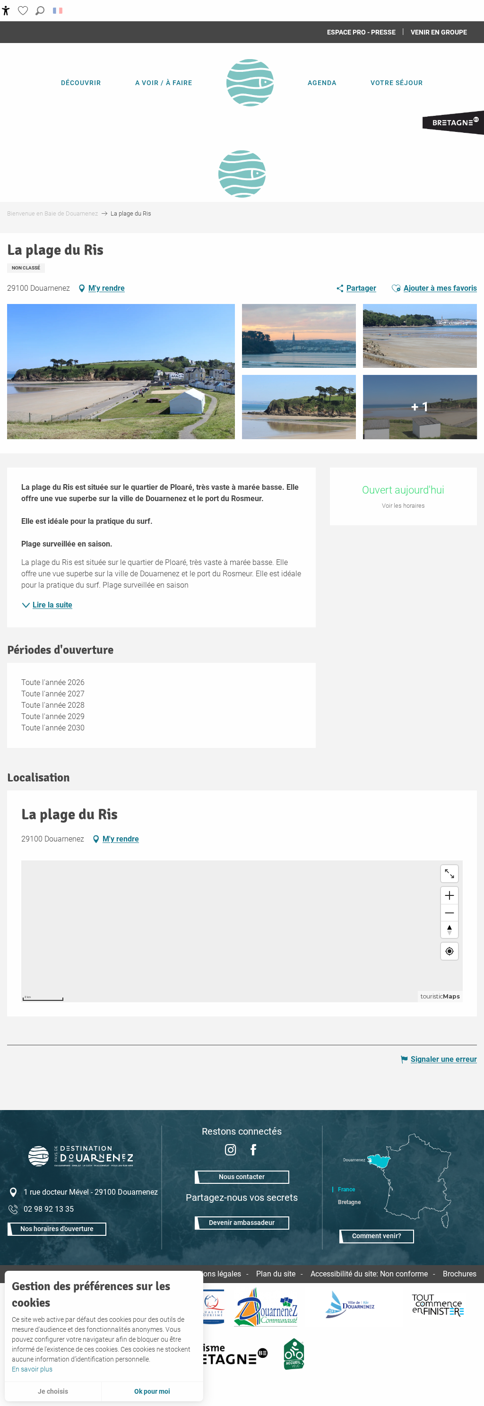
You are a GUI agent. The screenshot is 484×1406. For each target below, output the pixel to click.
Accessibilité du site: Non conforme (369, 1273)
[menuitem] (81, 82)
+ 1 (420, 407)
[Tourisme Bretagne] (226, 1354)
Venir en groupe (439, 32)
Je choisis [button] (53, 1391)
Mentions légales (212, 1273)
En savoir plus (32, 1369)
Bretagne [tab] (349, 1202)
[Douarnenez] (354, 1306)
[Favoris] (24, 10)
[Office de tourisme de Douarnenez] (80, 1163)
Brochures (459, 1273)
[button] (40, 10)
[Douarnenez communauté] (265, 1306)
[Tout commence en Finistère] (438, 1306)
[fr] (58, 10)
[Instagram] (230, 1151)
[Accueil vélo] (294, 1354)
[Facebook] (253, 1151)
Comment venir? (376, 1236)
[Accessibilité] (6, 11)
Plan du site (275, 1273)
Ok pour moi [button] (152, 1391)
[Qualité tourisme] (211, 1306)
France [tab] (346, 1189)
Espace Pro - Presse (361, 32)
